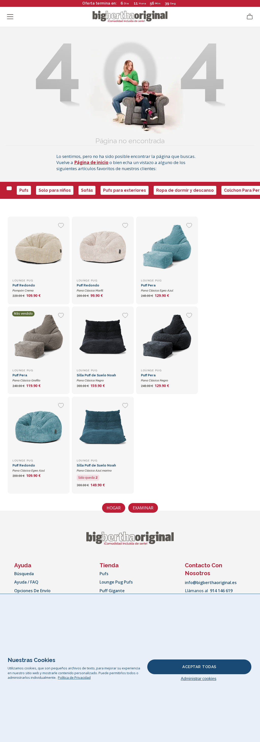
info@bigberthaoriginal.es (211, 582)
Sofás (87, 190)
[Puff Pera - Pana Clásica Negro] (167, 337)
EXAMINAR (143, 508)
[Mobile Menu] (10, 17)
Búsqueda (24, 573)
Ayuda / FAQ (26, 582)
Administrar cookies (198, 678)
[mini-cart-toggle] (250, 17)
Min (158, 3)
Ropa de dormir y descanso (185, 190)
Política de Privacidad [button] (74, 677)
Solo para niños (55, 190)
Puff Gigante (112, 590)
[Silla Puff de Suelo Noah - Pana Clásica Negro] (103, 337)
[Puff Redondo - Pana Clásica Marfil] (103, 247)
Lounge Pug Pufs (116, 582)
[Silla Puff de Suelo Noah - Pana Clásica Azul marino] (103, 427)
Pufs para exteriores (124, 190)
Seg (173, 3)
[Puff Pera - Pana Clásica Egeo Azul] (167, 247)
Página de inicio (91, 162)
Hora (142, 3)
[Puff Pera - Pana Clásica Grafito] (38, 337)
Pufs (23, 190)
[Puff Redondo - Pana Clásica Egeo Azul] (38, 427)
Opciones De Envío (32, 590)
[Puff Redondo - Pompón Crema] (38, 247)
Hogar (114, 508)
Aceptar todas (199, 667)
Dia (126, 3)
